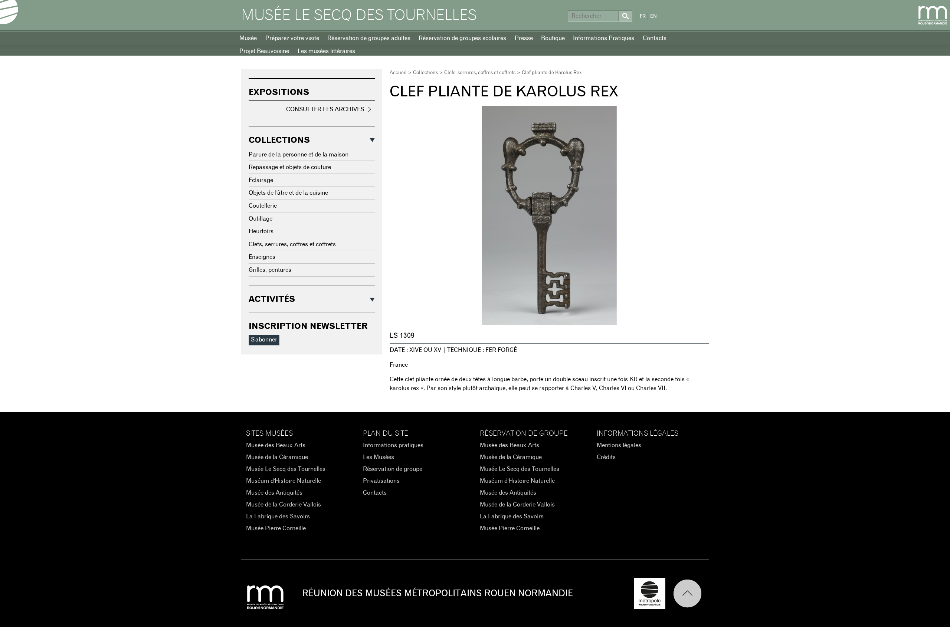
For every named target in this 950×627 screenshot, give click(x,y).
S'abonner (264, 340)
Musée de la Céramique (277, 457)
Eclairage (261, 180)
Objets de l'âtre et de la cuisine (288, 193)
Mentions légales (619, 445)
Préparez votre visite (292, 38)
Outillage (260, 219)
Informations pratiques (393, 445)
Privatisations (381, 481)
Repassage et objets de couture (290, 167)
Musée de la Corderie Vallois (283, 505)
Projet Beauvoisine (264, 51)
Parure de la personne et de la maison (298, 155)
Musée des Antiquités (274, 493)
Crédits (606, 457)
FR (643, 16)
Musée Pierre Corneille (276, 528)
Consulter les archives (325, 109)
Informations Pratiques (603, 38)
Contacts (654, 38)
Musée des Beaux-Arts (275, 445)
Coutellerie (263, 206)
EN (653, 16)
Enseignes (262, 257)
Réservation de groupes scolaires (462, 38)
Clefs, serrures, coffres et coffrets (479, 72)
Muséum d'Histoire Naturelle (283, 481)
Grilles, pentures (270, 270)
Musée (248, 38)
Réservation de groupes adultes (368, 38)
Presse (524, 38)
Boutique (553, 38)
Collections (425, 72)
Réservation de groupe (392, 469)
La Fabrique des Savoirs (278, 516)
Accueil (398, 72)
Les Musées (378, 457)
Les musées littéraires (326, 51)
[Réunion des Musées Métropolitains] (932, 15)
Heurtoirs (261, 231)
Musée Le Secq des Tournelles (359, 15)
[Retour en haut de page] (691, 593)
